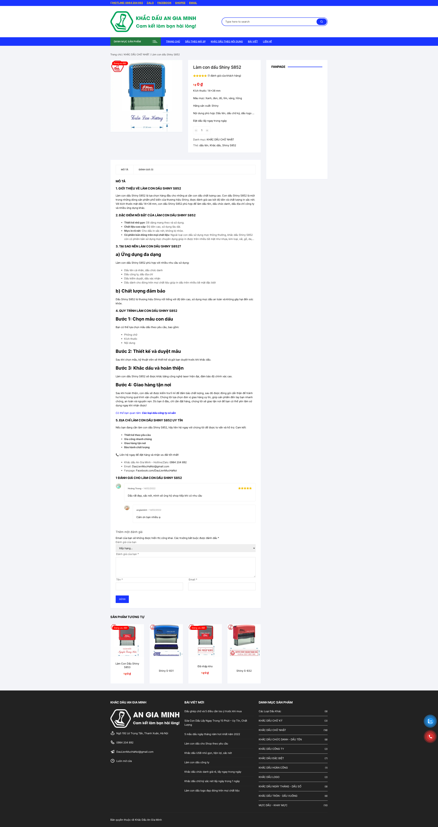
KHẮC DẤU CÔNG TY (271, 748)
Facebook (164, 2)
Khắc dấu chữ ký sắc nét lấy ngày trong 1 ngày (212, 781)
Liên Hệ (267, 41)
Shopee (180, 2)
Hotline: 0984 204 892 (128, 2)
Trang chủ (173, 41)
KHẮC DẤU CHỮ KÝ (270, 720)
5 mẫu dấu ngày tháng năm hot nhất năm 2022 (212, 734)
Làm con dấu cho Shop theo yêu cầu (206, 743)
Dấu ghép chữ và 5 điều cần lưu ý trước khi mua (213, 711)
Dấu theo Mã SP (195, 41)
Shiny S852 (229, 145)
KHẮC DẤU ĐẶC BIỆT (271, 758)
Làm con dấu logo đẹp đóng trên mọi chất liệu (212, 790)
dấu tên (203, 145)
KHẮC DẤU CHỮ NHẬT (136, 54)
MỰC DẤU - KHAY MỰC (273, 805)
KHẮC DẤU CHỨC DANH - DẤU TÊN (280, 739)
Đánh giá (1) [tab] (146, 169)
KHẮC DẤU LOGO (269, 777)
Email (193, 2)
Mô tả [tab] (124, 169)
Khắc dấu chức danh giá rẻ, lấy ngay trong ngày (212, 771)
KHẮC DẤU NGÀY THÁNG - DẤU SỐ (280, 786)
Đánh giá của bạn (126, 542)
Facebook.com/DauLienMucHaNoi (156, 470)
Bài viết (253, 41)
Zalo (150, 2)
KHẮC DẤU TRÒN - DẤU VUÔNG (278, 795)
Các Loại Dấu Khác (270, 711)
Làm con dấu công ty (196, 762)
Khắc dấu (215, 145)
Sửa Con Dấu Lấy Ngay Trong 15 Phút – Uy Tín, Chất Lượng (215, 722)
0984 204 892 (178, 462)
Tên (119, 579)
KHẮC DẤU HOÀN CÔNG (273, 767)
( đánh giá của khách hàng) (224, 75)
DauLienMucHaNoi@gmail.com (150, 466)
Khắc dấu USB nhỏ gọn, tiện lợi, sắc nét (208, 753)
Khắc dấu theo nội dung (227, 41)
